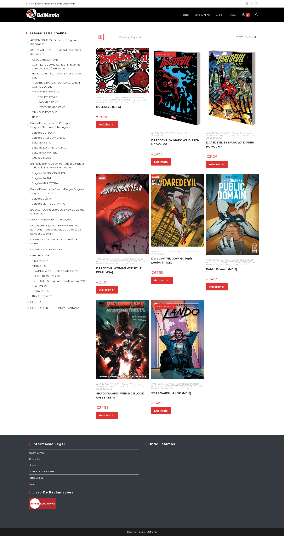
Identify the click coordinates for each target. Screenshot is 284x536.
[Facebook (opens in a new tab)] (246, 4)
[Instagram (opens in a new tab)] (251, 4)
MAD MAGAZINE (48, 102)
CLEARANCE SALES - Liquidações (51, 219)
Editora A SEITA (41, 142)
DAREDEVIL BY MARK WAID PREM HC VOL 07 (230, 144)
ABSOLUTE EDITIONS (45, 59)
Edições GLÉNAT (42, 198)
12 (246, 37)
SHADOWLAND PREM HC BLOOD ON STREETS (120, 395)
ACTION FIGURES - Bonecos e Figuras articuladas (53, 42)
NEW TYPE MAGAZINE (51, 107)
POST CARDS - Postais (46, 275)
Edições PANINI (41, 178)
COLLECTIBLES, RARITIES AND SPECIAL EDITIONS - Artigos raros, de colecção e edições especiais (55, 229)
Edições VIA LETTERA (45, 183)
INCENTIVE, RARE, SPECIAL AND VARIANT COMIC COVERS (57, 84)
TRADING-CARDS (43, 295)
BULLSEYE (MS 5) (108, 107)
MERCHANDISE (39, 255)
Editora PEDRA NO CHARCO (49, 147)
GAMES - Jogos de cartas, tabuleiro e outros (53, 241)
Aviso (32, 483)
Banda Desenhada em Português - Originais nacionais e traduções (52, 125)
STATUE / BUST (41, 290)
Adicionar (107, 124)
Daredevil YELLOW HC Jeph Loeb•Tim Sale (171, 260)
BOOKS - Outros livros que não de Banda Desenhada (57, 211)
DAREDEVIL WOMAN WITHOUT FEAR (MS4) (119, 270)
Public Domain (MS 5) (221, 269)
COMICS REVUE (48, 97)
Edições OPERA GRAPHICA (48, 173)
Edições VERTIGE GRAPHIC (48, 203)
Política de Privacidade (41, 471)
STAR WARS (39, 286)
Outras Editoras (41, 157)
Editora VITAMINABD (44, 152)
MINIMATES (39, 265)
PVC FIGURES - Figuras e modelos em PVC (58, 281)
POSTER (35, 301)
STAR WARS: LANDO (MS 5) (171, 393)
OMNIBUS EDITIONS (44, 112)
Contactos (34, 458)
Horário (33, 465)
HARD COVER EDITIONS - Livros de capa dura (57, 75)
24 (250, 37)
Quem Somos (36, 452)
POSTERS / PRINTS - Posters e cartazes (54, 307)
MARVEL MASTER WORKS (46, 249)
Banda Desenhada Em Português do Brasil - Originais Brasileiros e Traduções (57, 165)
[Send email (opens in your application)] (256, 4)
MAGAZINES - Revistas (46, 91)
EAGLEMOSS (40, 261)
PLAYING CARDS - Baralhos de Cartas (55, 270)
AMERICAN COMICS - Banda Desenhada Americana (55, 51)
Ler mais (161, 162)
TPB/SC (36, 117)
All (255, 37)
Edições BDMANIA (43, 132)
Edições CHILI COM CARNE (48, 137)
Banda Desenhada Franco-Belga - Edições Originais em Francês (57, 191)
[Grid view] (100, 37)
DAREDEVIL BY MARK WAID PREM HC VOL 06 (175, 142)
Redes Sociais (36, 477)
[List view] (108, 37)
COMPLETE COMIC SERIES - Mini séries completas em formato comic (56, 66)
